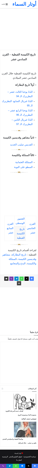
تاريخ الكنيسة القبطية (21, 233)
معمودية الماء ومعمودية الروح (27, 415)
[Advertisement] (19, 29)
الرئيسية (5, 457)
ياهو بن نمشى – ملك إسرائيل (27, 443)
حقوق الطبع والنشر (15, 457)
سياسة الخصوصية (29, 457)
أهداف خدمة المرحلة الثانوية (14, 411)
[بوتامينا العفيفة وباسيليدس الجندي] (25, 437)
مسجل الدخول (22, 339)
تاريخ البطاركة (19, 254)
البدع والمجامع (18, 263)
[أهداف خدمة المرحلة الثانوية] (24, 409)
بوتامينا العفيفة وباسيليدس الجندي (13, 439)
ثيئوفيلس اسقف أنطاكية (28, 419)
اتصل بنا (19, 460)
